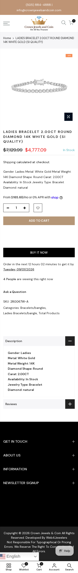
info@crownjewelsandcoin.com (39, 10)
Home (7, 38)
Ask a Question (14, 292)
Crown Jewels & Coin (46, 533)
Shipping (9, 162)
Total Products (49, 313)
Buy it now (39, 252)
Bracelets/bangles (33, 308)
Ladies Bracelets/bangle (20, 313)
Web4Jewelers (56, 538)
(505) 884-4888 (38, 5)
